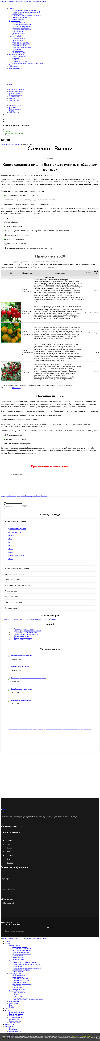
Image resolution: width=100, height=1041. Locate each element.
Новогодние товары (15, 68)
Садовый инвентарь (15, 95)
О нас (6, 86)
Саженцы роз (16, 49)
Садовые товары (14, 21)
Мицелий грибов (18, 19)
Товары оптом (13, 66)
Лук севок (15, 58)
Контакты (8, 116)
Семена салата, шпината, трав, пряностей (26, 12)
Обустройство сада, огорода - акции (26, 632)
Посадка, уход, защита (19, 22)
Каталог (7, 7)
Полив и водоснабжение (20, 28)
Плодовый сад (13, 107)
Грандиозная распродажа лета (21, 700)
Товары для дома (18, 35)
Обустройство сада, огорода (21, 26)
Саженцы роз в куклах (20, 61)
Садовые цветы (17, 51)
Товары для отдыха (18, 33)
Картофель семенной (19, 56)
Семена (11, 8)
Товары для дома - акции (22, 639)
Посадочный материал (16, 54)
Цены (10, 65)
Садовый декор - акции (21, 636)
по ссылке (16, 388)
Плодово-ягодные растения (21, 47)
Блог (8, 859)
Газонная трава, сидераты (21, 17)
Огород (11, 111)
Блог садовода (9, 104)
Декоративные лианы (19, 45)
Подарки (11, 84)
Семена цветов (17, 14)
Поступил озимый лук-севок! (21, 655)
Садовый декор (17, 31)
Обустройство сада (15, 93)
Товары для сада (14, 112)
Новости (7, 114)
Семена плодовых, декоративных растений (26, 15)
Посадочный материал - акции (24, 629)
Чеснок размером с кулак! (20, 667)
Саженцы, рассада (15, 37)
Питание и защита (15, 109)
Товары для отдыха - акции (23, 638)
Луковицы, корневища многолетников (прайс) (27, 63)
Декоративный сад (15, 105)
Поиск (6, 502)
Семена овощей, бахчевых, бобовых (24, 10)
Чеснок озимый (17, 59)
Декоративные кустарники (21, 44)
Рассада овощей (17, 40)
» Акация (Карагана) (15, 532)
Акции (7, 88)
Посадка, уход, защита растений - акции (27, 631)
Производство (9, 102)
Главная (7, 5)
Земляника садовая (18, 52)
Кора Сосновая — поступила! (21, 689)
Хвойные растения (18, 38)
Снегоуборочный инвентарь (21, 24)
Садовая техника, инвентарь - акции (26, 634)
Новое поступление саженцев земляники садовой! (28, 678)
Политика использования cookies (14, 931)
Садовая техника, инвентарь (21, 29)
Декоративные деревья (20, 42)
